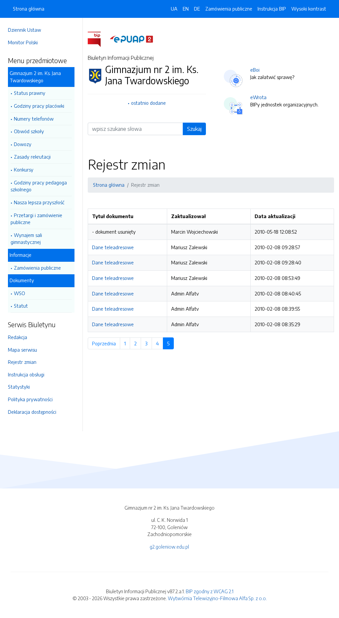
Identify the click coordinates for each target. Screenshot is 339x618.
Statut (21, 306)
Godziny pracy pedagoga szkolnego (39, 186)
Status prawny (29, 93)
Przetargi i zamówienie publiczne (36, 218)
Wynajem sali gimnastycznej (26, 238)
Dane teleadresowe (113, 247)
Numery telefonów (34, 119)
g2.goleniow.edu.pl (169, 547)
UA (174, 9)
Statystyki (19, 387)
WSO (19, 293)
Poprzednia (106, 343)
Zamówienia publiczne (37, 268)
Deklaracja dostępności (32, 412)
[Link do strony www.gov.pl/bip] (98, 39)
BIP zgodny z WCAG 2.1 (209, 591)
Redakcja (17, 337)
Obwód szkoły (29, 131)
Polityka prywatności (30, 399)
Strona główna (28, 9)
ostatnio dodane (148, 103)
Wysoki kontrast (308, 9)
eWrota (258, 97)
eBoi (255, 70)
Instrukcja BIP (272, 9)
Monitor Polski (23, 42)
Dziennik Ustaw (24, 30)
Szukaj (194, 129)
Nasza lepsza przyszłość (39, 202)
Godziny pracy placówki (39, 106)
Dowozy (22, 144)
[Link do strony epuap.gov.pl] (131, 39)
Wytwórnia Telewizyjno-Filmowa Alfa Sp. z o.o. (217, 598)
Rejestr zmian (22, 362)
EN (186, 9)
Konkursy (23, 170)
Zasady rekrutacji (32, 157)
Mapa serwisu (22, 350)
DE (197, 9)
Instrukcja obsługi (26, 374)
